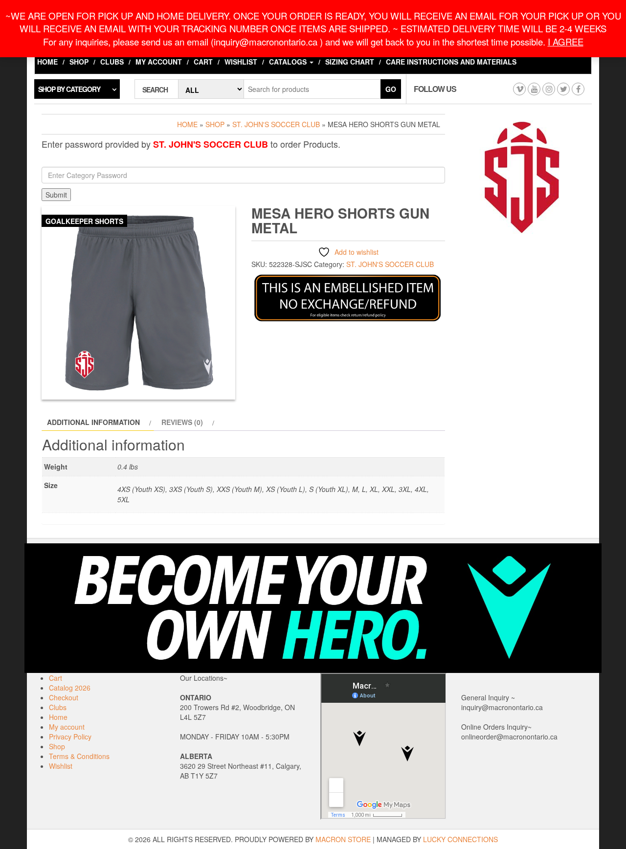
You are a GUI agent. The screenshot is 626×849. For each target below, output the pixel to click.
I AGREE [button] (565, 41)
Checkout (63, 697)
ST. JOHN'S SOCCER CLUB (276, 124)
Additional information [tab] (93, 422)
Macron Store (343, 839)
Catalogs (289, 62)
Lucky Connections (460, 839)
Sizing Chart (349, 62)
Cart (203, 62)
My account (158, 62)
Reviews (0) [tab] (182, 422)
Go (390, 89)
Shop (79, 62)
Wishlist (240, 62)
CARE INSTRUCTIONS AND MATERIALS (451, 62)
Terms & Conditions (79, 756)
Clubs (112, 62)
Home (47, 62)
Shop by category (69, 89)
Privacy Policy (70, 736)
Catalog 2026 (69, 688)
